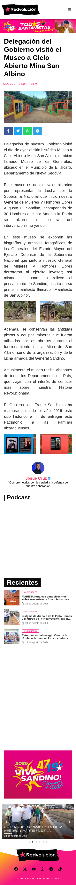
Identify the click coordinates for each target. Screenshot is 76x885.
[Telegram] (51, 869)
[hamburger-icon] (69, 10)
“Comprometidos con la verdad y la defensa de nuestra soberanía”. (38, 484)
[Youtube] (34, 869)
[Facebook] (16, 869)
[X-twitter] (25, 869)
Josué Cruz (38, 478)
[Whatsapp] (42, 869)
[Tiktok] (60, 869)
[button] (29, 842)
